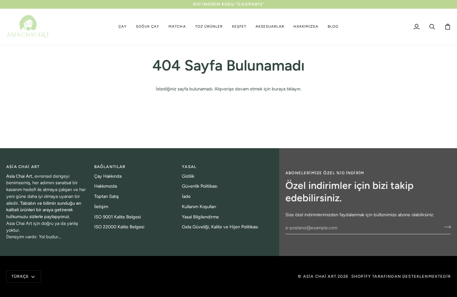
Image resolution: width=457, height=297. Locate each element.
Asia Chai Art (319, 276)
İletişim (101, 206)
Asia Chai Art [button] (22, 166)
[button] (122, 27)
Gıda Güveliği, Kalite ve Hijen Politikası (220, 227)
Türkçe (20, 276)
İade (186, 196)
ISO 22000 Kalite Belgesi (119, 227)
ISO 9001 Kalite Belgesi (117, 217)
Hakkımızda (105, 186)
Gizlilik (188, 176)
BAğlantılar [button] (110, 166)
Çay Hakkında (108, 176)
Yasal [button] (189, 166)
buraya (278, 89)
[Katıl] (446, 227)
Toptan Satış (106, 196)
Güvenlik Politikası (199, 186)
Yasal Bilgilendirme (200, 217)
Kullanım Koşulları (199, 206)
